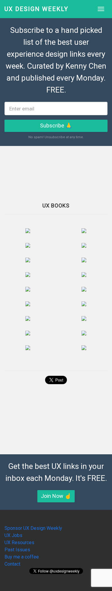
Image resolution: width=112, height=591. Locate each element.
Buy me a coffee (21, 557)
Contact (12, 564)
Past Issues (17, 549)
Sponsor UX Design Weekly (33, 528)
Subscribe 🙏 (56, 125)
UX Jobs (13, 535)
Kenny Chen (85, 65)
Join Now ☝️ (56, 496)
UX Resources (19, 542)
